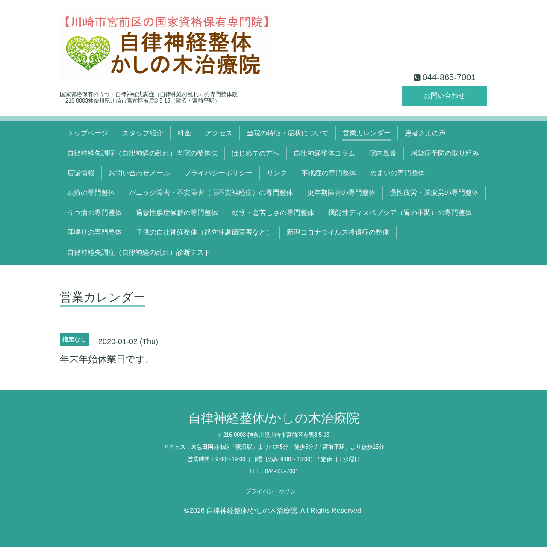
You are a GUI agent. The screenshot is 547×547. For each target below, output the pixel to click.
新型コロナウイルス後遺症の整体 (338, 232)
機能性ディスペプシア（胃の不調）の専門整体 (400, 212)
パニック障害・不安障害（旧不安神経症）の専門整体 (211, 192)
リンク (277, 172)
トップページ (87, 133)
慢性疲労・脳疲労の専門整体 (434, 192)
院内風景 (383, 153)
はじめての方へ (255, 153)
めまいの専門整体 (397, 172)
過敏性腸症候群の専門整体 (177, 212)
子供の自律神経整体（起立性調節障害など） (204, 232)
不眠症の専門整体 (328, 172)
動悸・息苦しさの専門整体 (273, 212)
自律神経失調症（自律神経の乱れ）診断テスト (139, 252)
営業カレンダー (367, 133)
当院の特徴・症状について (288, 133)
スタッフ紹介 (142, 133)
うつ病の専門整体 (94, 212)
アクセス (218, 133)
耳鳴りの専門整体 (94, 232)
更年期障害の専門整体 (341, 192)
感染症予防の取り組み (445, 153)
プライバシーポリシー (218, 172)
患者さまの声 (425, 133)
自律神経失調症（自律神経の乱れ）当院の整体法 (142, 153)
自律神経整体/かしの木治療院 (273, 418)
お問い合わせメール (139, 172)
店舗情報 (80, 172)
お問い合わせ (444, 95)
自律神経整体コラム (324, 153)
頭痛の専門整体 (91, 192)
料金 (184, 133)
